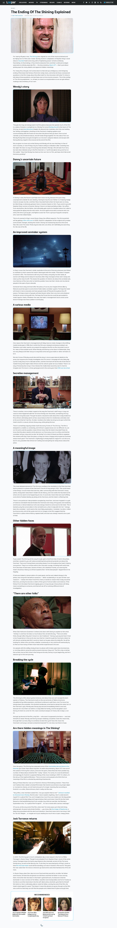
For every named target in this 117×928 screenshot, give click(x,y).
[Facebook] (83, 2)
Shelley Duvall (53, 127)
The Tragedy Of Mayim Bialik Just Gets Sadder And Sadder (19, 914)
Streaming (44, 2)
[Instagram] (92, 2)
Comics (59, 2)
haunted (21, 61)
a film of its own (27, 220)
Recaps (52, 2)
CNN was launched (63, 368)
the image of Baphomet (59, 809)
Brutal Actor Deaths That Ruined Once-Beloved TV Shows (63, 914)
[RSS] (101, 2)
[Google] (98, 2)
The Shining (33, 56)
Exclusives (23, 2)
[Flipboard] (95, 2)
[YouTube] (86, 2)
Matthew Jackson (17, 15)
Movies (31, 2)
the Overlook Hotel (22, 865)
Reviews (67, 2)
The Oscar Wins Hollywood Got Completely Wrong (33, 914)
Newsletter (109, 2)
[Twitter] (89, 2)
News (73, 2)
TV (37, 2)
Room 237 (52, 65)
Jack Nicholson (28, 129)
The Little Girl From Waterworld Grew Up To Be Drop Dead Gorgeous (49, 915)
